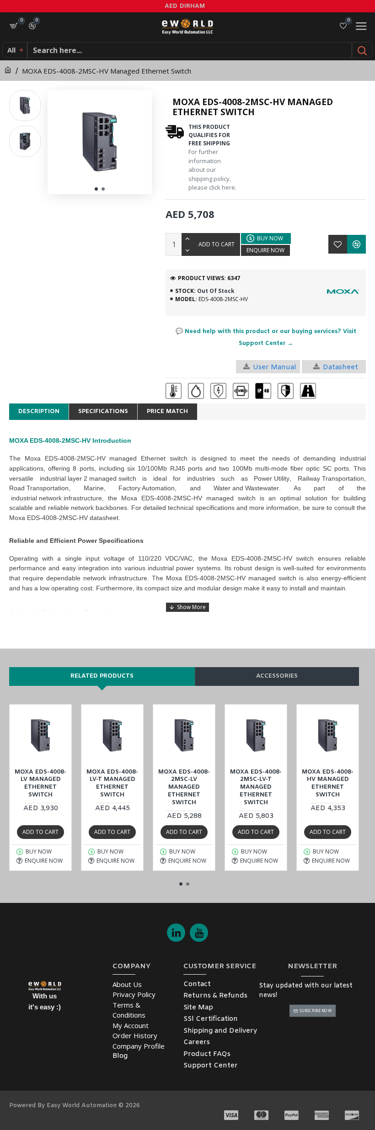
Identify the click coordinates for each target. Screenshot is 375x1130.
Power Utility (271, 478)
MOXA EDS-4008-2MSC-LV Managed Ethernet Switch (184, 788)
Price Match (167, 411)
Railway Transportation (331, 478)
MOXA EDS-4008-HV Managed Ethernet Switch (328, 784)
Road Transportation (39, 488)
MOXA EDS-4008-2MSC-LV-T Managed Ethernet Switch (256, 788)
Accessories (277, 676)
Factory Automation (146, 488)
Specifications (103, 411)
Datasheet (340, 367)
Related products (102, 676)
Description (38, 411)
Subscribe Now (315, 1010)
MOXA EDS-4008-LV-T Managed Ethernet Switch (112, 784)
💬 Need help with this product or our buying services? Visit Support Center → (266, 337)
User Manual (274, 367)
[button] (96, 189)
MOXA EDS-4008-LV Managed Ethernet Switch (40, 784)
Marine (94, 488)
